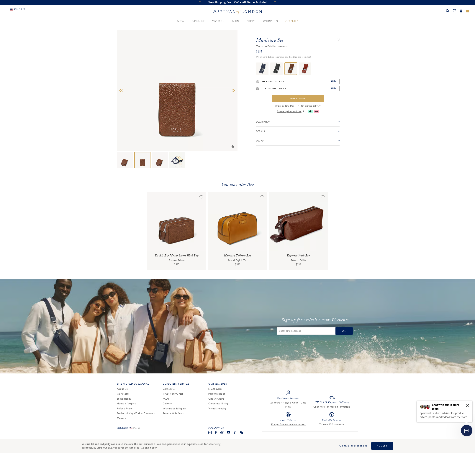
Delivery (167, 403)
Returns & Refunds (173, 413)
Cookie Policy (149, 447)
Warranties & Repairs (175, 408)
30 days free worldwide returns (288, 424)
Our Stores (123, 394)
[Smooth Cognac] (305, 68)
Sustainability (124, 399)
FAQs (166, 399)
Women (218, 21)
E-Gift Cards (215, 389)
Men (235, 21)
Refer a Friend (125, 408)
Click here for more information (331, 407)
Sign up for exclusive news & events (314, 321)
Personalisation (216, 394)
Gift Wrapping (216, 399)
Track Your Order (173, 394)
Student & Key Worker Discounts (136, 413)
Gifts (251, 21)
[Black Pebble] (276, 68)
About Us (122, 389)
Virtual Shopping (217, 408)
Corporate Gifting (218, 403)
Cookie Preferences (353, 445)
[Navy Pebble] (262, 68)
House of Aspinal (126, 403)
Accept (382, 446)
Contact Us (169, 389)
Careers (121, 418)
